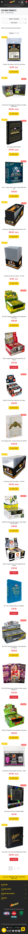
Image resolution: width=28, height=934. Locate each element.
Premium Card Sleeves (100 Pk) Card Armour (14, 64)
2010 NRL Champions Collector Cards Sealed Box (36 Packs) (14, 317)
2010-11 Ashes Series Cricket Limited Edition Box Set (14, 188)
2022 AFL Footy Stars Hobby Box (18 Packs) (14, 400)
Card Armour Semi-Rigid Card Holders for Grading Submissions (14, 105)
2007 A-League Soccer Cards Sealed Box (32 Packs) (14, 359)
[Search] (19, 2)
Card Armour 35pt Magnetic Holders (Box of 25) (14, 229)
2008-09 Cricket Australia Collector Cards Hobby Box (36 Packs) (14, 522)
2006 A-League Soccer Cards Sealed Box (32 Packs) (14, 564)
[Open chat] (23, 929)
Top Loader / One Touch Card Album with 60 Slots (14, 852)
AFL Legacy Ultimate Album (14, 147)
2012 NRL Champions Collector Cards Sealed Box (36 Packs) (14, 647)
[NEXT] (18, 868)
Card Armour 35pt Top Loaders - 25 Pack (14, 276)
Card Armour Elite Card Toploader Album (14, 811)
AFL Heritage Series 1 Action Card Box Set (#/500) (14, 441)
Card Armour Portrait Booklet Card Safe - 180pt (14, 771)
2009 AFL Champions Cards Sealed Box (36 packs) (14, 730)
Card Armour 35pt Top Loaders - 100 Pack (14, 481)
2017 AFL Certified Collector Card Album (14, 606)
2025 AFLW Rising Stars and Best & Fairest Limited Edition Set (14, 689)
